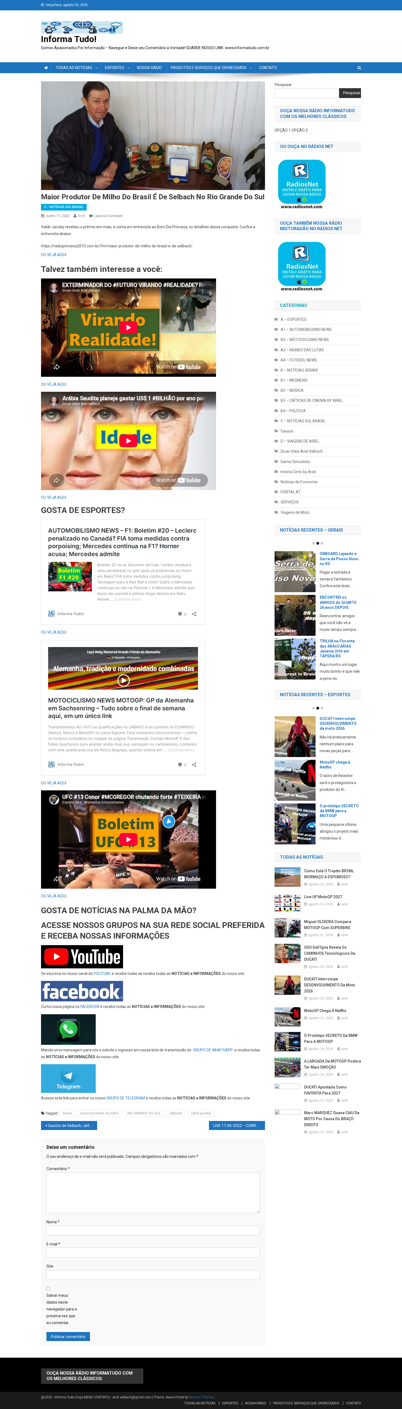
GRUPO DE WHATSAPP (213, 1050)
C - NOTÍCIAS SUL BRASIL (63, 207)
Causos (287, 431)
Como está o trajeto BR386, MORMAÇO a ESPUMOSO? (329, 880)
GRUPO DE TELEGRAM (125, 1098)
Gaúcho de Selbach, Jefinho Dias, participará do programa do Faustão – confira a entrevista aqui (72, 1125)
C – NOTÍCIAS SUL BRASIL (303, 421)
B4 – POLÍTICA (293, 411)
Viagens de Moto (295, 512)
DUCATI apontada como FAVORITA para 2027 (339, 771)
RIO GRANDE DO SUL (144, 1113)
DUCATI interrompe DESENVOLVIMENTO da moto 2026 (329, 991)
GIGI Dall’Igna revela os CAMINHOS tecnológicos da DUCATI (329, 959)
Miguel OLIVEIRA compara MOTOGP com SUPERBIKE (327, 931)
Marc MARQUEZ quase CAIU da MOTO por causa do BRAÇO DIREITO (331, 1125)
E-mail (53, 1244)
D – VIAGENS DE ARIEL (300, 441)
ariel (81, 215)
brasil (67, 1113)
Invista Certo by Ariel (298, 472)
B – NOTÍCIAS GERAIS (299, 370)
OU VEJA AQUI (53, 255)
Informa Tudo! (69, 39)
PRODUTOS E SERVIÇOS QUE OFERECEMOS (208, 68)
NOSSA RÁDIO (149, 68)
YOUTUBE (102, 973)
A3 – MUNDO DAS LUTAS (302, 350)
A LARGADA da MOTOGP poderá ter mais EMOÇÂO (338, 723)
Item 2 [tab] (317, 543)
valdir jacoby (201, 1113)
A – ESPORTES (294, 319)
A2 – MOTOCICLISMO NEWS (305, 339)
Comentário (58, 1169)
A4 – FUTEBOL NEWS (299, 360)
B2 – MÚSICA (292, 390)
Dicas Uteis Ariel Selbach (302, 451)
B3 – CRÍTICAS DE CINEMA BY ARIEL (312, 400)
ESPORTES (114, 68)
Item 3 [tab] (322, 543)
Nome (53, 1222)
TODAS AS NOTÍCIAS (74, 68)
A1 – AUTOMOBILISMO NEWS (306, 329)
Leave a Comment (108, 216)
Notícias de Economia (299, 482)
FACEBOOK (90, 1006)
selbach (176, 1113)
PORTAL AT (291, 492)
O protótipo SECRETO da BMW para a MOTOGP (330, 1045)
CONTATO (268, 68)
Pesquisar (283, 84)
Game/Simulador (295, 461)
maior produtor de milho (99, 1113)
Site (49, 1266)
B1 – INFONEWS (294, 380)
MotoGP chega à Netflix (325, 1017)
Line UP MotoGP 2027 (323, 903)
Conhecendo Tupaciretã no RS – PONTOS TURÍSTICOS (340, 648)
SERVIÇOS (290, 502)
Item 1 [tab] (313, 543)
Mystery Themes (201, 1397)
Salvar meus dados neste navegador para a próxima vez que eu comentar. (61, 1309)
